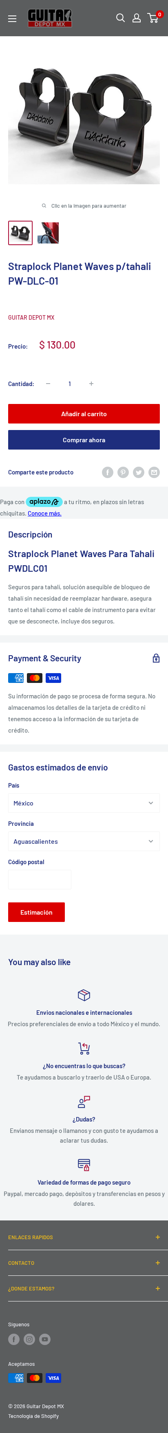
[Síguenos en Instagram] (29, 1339)
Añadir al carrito (84, 413)
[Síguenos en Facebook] (14, 1339)
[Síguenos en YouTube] (45, 1339)
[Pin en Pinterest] (123, 472)
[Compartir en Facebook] (107, 472)
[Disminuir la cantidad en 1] (48, 383)
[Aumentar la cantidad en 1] (91, 383)
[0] (153, 18)
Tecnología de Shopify (33, 1416)
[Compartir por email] (154, 472)
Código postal (26, 861)
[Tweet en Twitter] (138, 472)
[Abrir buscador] (120, 17)
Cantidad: (21, 383)
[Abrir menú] (12, 18)
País (13, 785)
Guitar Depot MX (31, 317)
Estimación (36, 912)
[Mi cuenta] (137, 17)
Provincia (21, 823)
